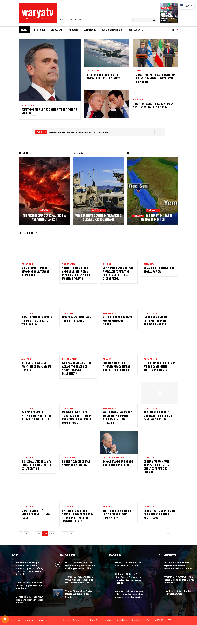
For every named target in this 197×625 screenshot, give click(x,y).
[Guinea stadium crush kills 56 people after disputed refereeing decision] (159, 442)
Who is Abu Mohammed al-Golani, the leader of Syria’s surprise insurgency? (77, 368)
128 (52, 534)
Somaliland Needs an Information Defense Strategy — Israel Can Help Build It (155, 78)
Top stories (28, 264)
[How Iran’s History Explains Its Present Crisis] (156, 593)
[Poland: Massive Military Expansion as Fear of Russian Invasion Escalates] (156, 564)
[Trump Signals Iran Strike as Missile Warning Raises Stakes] (58, 593)
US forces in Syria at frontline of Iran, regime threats (36, 366)
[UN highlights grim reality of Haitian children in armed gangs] (159, 491)
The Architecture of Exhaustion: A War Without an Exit (44, 217)
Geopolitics (27, 105)
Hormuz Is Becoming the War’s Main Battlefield (128, 564)
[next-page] (71, 533)
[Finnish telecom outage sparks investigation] (78, 442)
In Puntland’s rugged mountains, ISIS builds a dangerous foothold (158, 415)
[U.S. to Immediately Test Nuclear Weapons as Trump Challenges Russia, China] (58, 564)
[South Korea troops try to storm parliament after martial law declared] (119, 393)
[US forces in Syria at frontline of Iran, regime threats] (37, 344)
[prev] (156, 132)
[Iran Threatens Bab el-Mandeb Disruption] (152, 191)
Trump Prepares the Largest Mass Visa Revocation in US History (152, 105)
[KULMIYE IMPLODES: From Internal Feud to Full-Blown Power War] (156, 578)
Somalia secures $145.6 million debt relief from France (36, 514)
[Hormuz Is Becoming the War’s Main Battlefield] (107, 564)
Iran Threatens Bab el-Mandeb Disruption (157, 217)
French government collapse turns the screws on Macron (155, 320)
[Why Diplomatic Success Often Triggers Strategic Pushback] (8, 584)
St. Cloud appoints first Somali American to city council (117, 320)
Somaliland (166, 8)
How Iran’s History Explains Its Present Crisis (178, 592)
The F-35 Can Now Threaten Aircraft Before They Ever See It (106, 76)
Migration (137, 100)
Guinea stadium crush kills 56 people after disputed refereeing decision (157, 467)
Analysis (44, 210)
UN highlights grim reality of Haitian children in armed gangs (159, 514)
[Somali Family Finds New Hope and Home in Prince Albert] (8, 598)
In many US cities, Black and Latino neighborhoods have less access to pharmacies (129, 594)
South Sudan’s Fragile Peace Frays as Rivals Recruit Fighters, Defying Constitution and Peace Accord (29, 568)
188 (65, 534)
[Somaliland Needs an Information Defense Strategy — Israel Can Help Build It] (155, 53)
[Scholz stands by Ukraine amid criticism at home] (119, 442)
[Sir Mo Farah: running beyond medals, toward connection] (37, 249)
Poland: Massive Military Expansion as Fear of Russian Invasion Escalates (178, 566)
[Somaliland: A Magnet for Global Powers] (159, 249)
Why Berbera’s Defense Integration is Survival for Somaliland (98, 217)
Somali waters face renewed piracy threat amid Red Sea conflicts (116, 366)
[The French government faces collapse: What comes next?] (119, 491)
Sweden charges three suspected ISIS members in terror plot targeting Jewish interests (77, 516)
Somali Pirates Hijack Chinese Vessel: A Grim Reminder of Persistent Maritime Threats (76, 273)
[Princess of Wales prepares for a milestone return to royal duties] (37, 393)
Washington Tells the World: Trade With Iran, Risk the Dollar (79, 132)
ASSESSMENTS (98, 210)
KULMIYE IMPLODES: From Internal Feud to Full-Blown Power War (179, 580)
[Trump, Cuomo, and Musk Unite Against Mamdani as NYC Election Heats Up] (58, 578)
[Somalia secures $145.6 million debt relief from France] (37, 491)
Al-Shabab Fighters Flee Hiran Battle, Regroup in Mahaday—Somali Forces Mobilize (127, 578)
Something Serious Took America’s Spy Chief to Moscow (49, 111)
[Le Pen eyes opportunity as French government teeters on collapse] (159, 344)
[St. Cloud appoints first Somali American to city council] (119, 298)
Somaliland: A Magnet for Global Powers (159, 270)
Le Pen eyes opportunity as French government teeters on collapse (160, 366)
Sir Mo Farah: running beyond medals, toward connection (35, 271)
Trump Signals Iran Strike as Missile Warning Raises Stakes (80, 594)
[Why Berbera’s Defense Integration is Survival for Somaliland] (98, 191)
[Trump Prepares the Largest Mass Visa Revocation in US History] (106, 104)
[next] (160, 132)
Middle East (153, 210)
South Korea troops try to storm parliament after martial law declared (117, 417)
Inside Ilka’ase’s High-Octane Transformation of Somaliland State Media (168, 16)
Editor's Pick (93, 71)
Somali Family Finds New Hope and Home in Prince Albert (29, 600)
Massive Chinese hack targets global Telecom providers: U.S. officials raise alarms (76, 417)
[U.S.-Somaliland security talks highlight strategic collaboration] (37, 442)
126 (38, 534)
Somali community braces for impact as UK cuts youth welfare (36, 320)
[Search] (154, 20)
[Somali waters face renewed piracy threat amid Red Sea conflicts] (119, 344)
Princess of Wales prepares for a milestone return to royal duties (36, 415)
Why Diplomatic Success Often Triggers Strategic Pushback (29, 586)
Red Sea (107, 359)
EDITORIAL (149, 264)
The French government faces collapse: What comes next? (117, 514)
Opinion (107, 264)
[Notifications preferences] (5, 619)
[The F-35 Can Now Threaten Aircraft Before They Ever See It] (106, 53)
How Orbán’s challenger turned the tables (76, 319)
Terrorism (68, 507)
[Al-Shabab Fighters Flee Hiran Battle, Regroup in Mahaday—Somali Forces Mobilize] (107, 576)
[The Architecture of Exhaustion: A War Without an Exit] (44, 191)
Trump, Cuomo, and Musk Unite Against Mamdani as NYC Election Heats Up (79, 580)
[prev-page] (21, 533)
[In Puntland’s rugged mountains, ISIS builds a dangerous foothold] (159, 393)
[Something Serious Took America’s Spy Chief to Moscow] (50, 70)
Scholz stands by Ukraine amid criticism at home (118, 463)
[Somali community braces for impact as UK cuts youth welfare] (37, 298)
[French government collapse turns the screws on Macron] (159, 298)
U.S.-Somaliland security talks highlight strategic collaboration (36, 465)
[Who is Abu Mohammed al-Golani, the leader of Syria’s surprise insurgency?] (78, 344)
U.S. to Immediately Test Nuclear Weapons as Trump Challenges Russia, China (80, 566)
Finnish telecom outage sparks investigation (76, 463)
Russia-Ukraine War (113, 457)
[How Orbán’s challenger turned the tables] (78, 298)
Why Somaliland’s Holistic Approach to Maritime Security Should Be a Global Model (118, 273)
